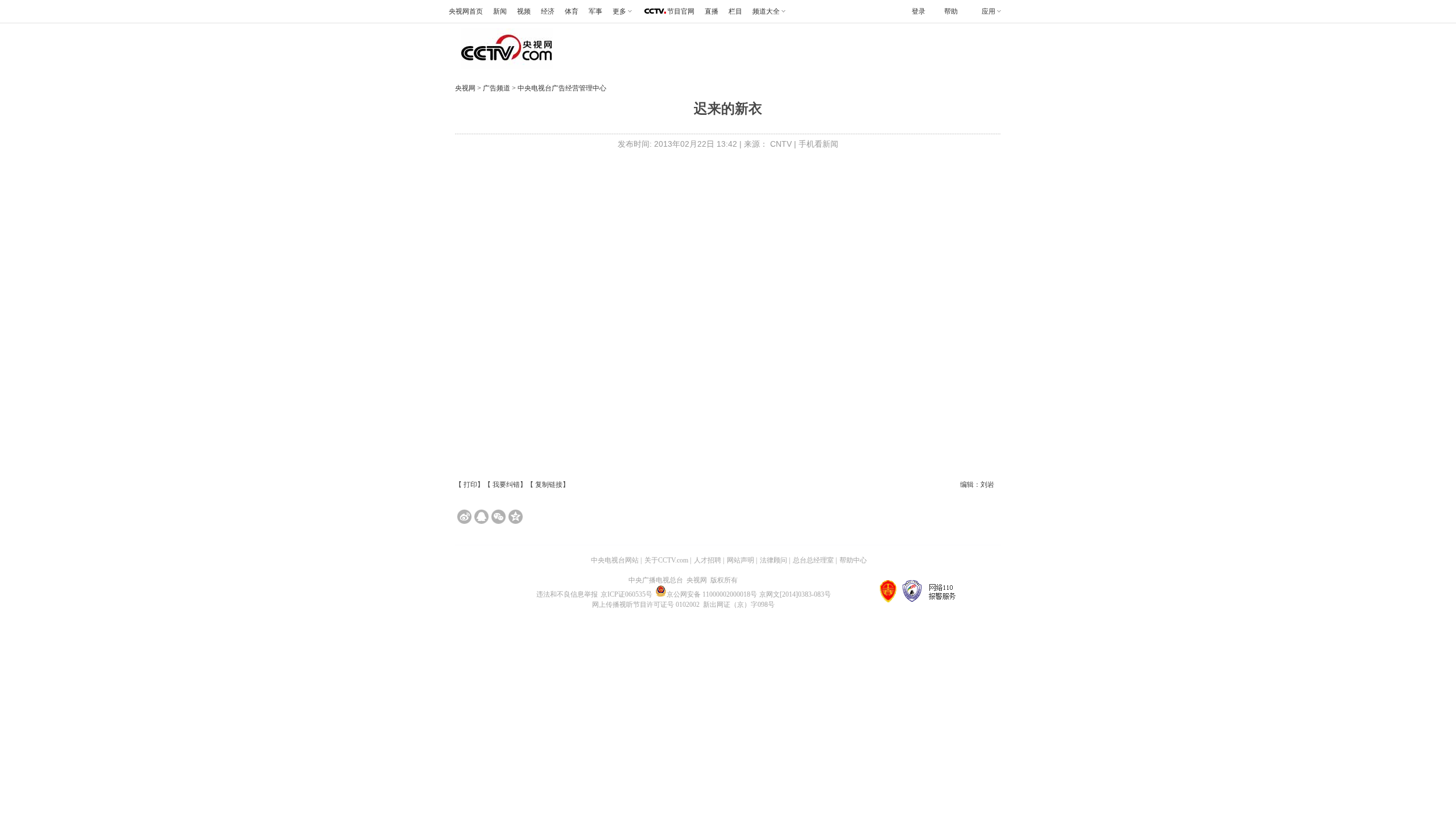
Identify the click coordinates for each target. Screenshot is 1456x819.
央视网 (465, 88)
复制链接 (548, 485)
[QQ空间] (515, 517)
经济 (548, 11)
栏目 (735, 11)
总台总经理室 (813, 560)
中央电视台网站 (615, 560)
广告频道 (497, 88)
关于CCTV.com (666, 560)
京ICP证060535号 (626, 594)
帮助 (951, 11)
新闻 (500, 11)
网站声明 (740, 560)
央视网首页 (466, 11)
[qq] (481, 517)
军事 (595, 11)
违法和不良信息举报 (567, 594)
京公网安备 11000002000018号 (712, 594)
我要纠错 (506, 485)
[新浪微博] (464, 517)
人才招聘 (707, 560)
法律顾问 (773, 560)
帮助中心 (853, 560)
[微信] (498, 517)
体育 (571, 11)
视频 (524, 11)
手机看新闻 (818, 143)
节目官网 (680, 11)
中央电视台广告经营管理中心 (562, 88)
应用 (988, 11)
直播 (711, 11)
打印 (470, 485)
